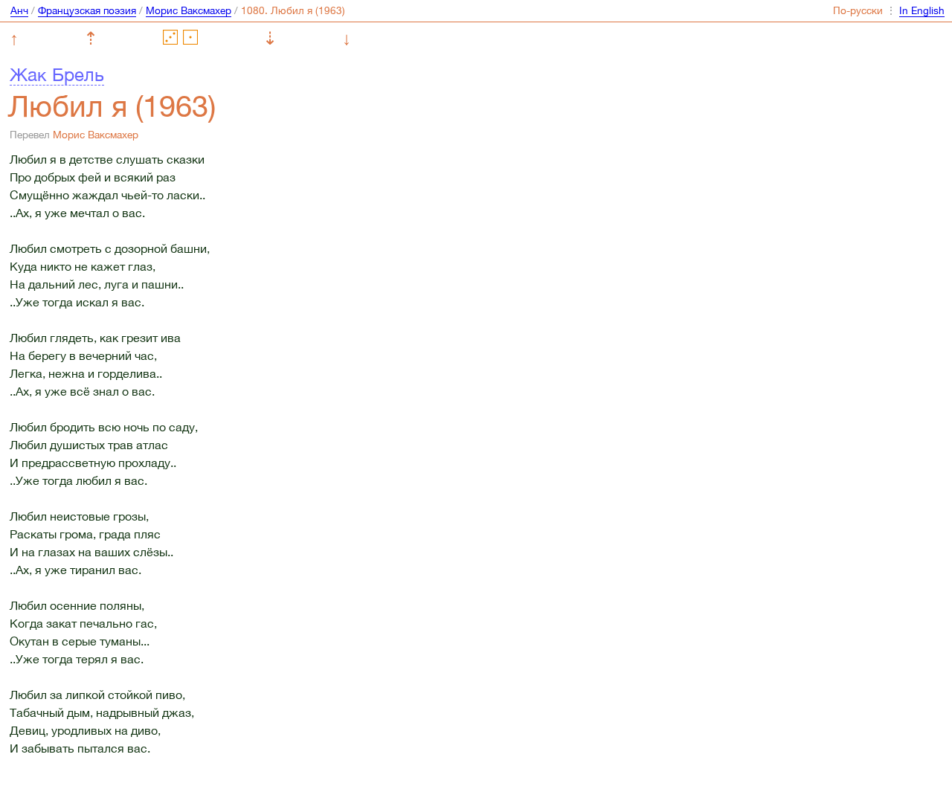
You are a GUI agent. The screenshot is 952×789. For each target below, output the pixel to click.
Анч (19, 10)
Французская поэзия (87, 10)
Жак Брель (57, 74)
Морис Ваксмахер (188, 10)
